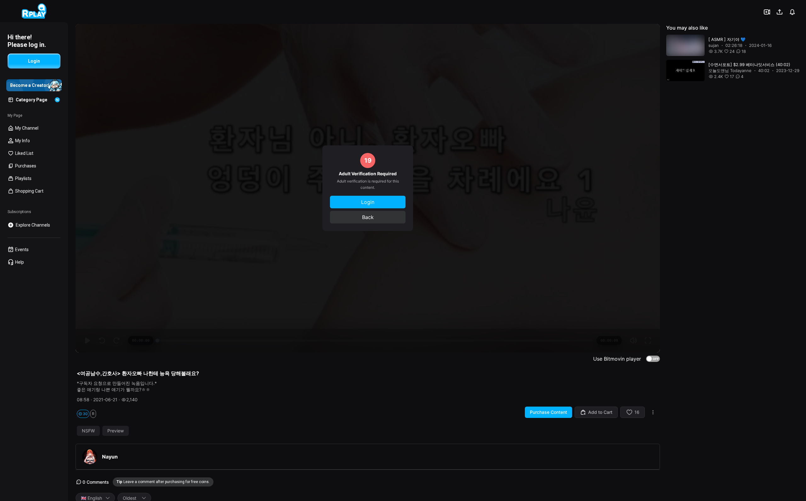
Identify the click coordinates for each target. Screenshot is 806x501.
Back (368, 217)
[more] (653, 412)
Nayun (110, 456)
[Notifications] (792, 12)
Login (367, 202)
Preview (115, 430)
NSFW (88, 430)
